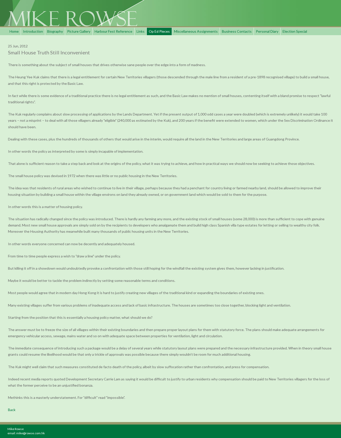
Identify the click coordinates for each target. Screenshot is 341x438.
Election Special (295, 31)
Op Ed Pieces (159, 31)
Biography (55, 31)
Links (141, 31)
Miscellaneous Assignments (196, 31)
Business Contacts (237, 31)
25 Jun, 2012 (18, 46)
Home (14, 31)
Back (11, 410)
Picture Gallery (78, 31)
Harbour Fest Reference (113, 31)
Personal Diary (267, 31)
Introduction (33, 31)
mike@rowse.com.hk (30, 433)
